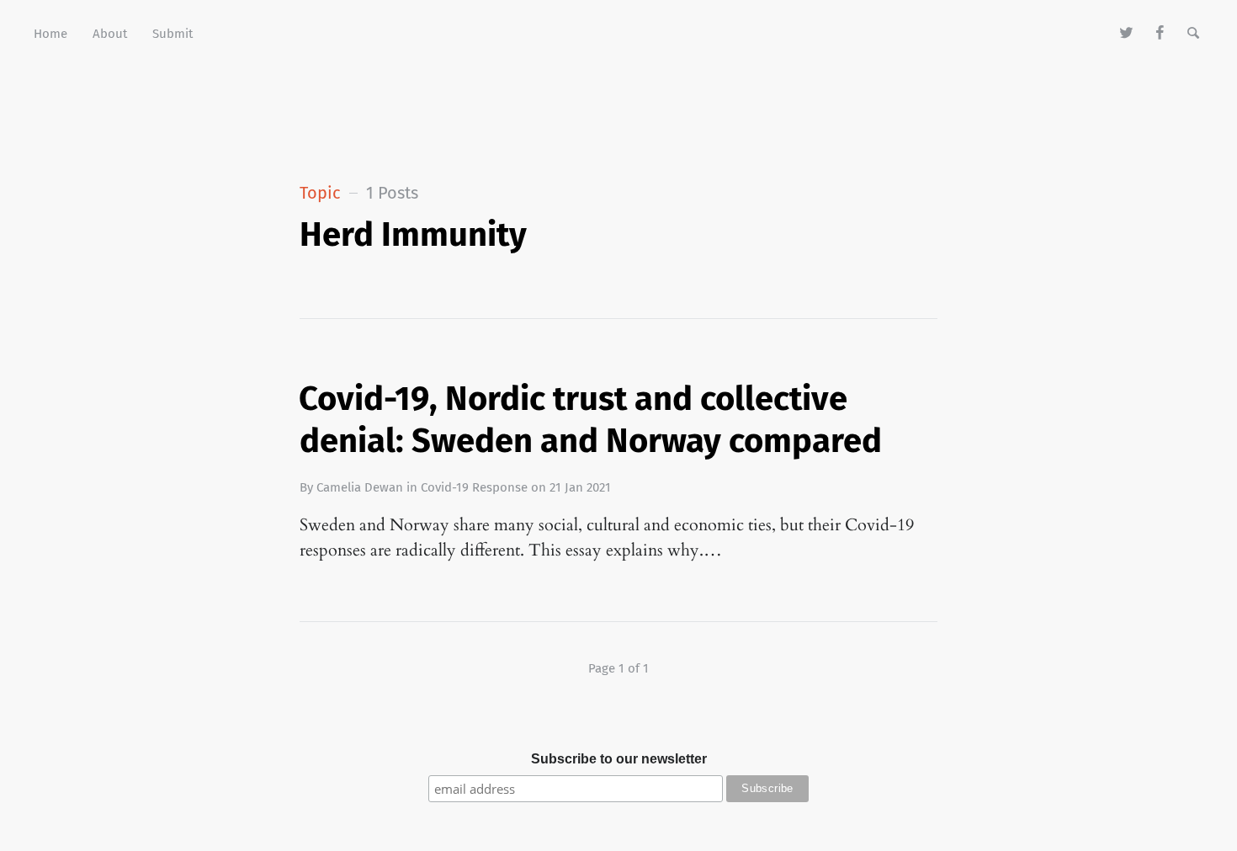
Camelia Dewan (359, 487)
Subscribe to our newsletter (619, 759)
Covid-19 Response (474, 487)
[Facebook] (1160, 34)
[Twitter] (1127, 34)
